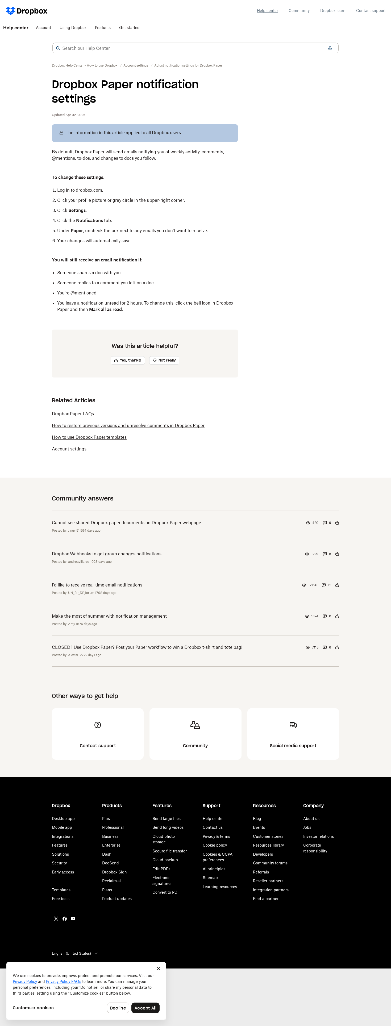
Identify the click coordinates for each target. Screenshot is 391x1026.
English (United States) (71, 953)
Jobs (307, 827)
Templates (61, 890)
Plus (106, 818)
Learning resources (220, 886)
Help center (267, 10)
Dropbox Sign (114, 872)
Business (110, 836)
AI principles (214, 869)
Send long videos (168, 827)
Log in (63, 190)
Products (103, 27)
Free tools (60, 898)
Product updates (117, 898)
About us (311, 818)
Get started (129, 27)
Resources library (268, 845)
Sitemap (210, 877)
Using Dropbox (73, 27)
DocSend (110, 863)
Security (59, 863)
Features (60, 845)
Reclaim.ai (111, 881)
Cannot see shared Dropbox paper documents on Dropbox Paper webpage (126, 522)
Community (299, 10)
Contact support (371, 10)
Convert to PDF (166, 892)
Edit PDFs (161, 869)
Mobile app (62, 827)
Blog (257, 818)
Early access (63, 872)
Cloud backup (165, 859)
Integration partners (271, 890)
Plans (107, 890)
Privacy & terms (216, 836)
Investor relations (318, 836)
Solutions (60, 854)
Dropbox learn (333, 10)
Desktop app (63, 818)
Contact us (213, 827)
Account (43, 27)
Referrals (261, 872)
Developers (263, 854)
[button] (58, 48)
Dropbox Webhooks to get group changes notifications (106, 553)
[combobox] (195, 48)
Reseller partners (268, 881)
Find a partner (265, 898)
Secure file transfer (169, 851)
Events (259, 827)
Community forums (270, 863)
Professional (113, 827)
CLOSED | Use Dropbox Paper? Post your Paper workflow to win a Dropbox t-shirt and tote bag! (147, 647)
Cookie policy (215, 845)
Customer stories (268, 836)
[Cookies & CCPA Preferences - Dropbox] (86, 991)
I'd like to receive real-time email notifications (97, 585)
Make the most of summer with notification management (109, 616)
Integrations (62, 836)
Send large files (166, 818)
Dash (106, 854)
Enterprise (111, 845)
